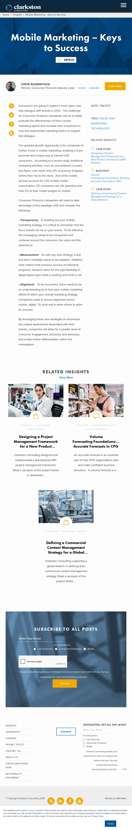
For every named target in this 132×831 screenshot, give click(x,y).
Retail (91, 648)
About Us (12, 757)
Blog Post (102, 170)
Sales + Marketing (96, 429)
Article (69, 59)
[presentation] (43, 661)
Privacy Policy (15, 744)
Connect (66, 731)
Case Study (103, 149)
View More (66, 377)
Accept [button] (110, 823)
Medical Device (36, 429)
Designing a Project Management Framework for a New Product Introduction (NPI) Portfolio (108, 158)
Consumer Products (102, 425)
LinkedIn (94, 88)
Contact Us (13, 751)
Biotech (82, 531)
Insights (17, 14)
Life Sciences (43, 425)
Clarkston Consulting (23, 8)
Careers (11, 738)
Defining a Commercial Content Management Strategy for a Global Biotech (108, 196)
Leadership (13, 732)
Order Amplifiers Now (17, 765)
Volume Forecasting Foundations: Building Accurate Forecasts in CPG (110, 178)
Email (81, 88)
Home (6, 14)
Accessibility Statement (14, 776)
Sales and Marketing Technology (103, 123)
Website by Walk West (115, 798)
